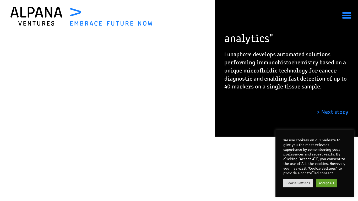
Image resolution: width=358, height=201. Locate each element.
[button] (346, 15)
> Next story (332, 112)
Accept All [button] (326, 183)
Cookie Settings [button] (298, 183)
